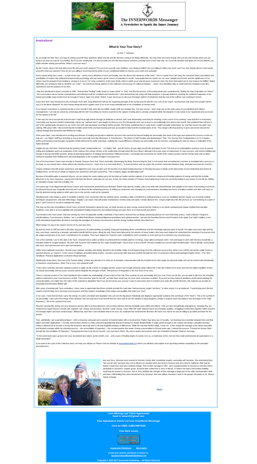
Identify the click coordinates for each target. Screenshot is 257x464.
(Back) (159, 389)
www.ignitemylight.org (128, 343)
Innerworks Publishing (120, 448)
